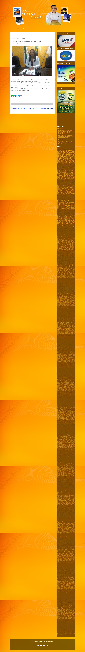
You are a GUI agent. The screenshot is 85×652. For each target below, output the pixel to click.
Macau (59, 149)
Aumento (73, 189)
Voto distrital (71, 613)
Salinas (70, 267)
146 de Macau (64, 280)
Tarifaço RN (69, 591)
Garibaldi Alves (62, 247)
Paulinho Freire (60, 220)
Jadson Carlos (59, 433)
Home (12, 28)
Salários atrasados (68, 573)
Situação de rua (64, 583)
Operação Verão (59, 495)
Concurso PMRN (72, 349)
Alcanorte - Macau (61, 295)
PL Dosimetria (62, 506)
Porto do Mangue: (68, 535)
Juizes (71, 434)
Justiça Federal (65, 435)
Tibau (62, 271)
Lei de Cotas (71, 442)
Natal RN (66, 184)
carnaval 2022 (67, 188)
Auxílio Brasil (68, 205)
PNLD (60, 507)
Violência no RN (72, 274)
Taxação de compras (68, 592)
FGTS (68, 177)
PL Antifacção (67, 219)
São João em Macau (62, 588)
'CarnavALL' (73, 278)
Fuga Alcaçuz (67, 412)
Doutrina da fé (63, 377)
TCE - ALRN (59, 589)
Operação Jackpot (60, 491)
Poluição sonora (72, 531)
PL (74, 504)
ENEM (60, 157)
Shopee (61, 580)
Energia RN (68, 390)
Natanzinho (73, 476)
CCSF (70, 320)
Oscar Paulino (63, 500)
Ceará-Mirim (72, 176)
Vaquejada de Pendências (61, 606)
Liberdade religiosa (68, 253)
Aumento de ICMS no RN (61, 306)
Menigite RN (63, 465)
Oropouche (73, 498)
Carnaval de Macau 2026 (61, 333)
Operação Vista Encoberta (66, 495)
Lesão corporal (61, 446)
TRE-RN (60, 271)
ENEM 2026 (60, 379)
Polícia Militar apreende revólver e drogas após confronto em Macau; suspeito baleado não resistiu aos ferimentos (66, 136)
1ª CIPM (67, 280)
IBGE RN (62, 173)
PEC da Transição (67, 502)
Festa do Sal (66, 405)
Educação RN (64, 156)
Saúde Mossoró (62, 575)
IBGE (64, 163)
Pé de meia (67, 201)
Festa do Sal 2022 (72, 405)
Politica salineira (72, 530)
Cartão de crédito (72, 335)
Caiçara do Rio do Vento (61, 326)
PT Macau (59, 169)
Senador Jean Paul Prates (70, 269)
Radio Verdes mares (66, 554)
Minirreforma (73, 467)
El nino (71, 383)
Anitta (67, 298)
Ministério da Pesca (60, 469)
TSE (62, 155)
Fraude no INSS (67, 246)
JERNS (69, 432)
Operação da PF (68, 496)
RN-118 (69, 552)
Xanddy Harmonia (63, 615)
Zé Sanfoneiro (72, 616)
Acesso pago (62, 290)
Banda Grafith (72, 170)
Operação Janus (65, 491)
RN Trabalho (66, 551)
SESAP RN (67, 164)
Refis (68, 558)
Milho (67, 466)
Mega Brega (59, 184)
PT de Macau (63, 169)
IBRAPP (58, 250)
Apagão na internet (63, 299)
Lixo (59, 447)
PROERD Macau (68, 507)
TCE (74, 164)
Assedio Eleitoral (65, 303)
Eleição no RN (69, 194)
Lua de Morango (63, 447)
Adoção (73, 292)
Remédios (59, 223)
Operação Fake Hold (64, 489)
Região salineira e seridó (70, 560)
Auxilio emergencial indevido (64, 309)
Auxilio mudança (72, 309)
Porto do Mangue (71, 200)
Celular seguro (69, 234)
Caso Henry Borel (70, 336)
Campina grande (67, 327)
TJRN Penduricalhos (72, 589)
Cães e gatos (72, 364)
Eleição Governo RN (69, 384)
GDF (72, 414)
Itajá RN (68, 250)
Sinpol (61, 582)
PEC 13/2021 (68, 501)
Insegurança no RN (71, 168)
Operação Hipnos (60, 490)
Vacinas (68, 603)
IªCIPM (62, 432)
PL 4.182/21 (71, 505)
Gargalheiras (61, 415)
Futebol (58, 247)
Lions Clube (69, 446)
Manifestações (67, 461)
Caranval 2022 (67, 330)
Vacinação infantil (66, 604)
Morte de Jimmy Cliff (66, 471)
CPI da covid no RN (63, 232)
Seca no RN (65, 268)
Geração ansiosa (61, 417)
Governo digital (59, 420)
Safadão (68, 267)
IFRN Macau (69, 158)
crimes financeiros (71, 619)
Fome (68, 409)
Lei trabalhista (63, 444)
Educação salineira (66, 383)
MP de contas (70, 451)
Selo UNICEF (70, 577)
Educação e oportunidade (70, 382)
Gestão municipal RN (71, 417)
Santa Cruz (62, 574)
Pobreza (62, 527)
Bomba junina (71, 319)
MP (64, 450)
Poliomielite (59, 261)
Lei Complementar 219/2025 (63, 441)
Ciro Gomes (61, 236)
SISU (66, 202)
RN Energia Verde (67, 549)
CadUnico (67, 325)
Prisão (71, 163)
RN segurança (63, 262)
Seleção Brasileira (64, 577)
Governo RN (59, 168)
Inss (74, 154)
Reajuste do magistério (64, 556)
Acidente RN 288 (66, 290)
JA (64, 432)
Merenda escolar (65, 198)
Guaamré (64, 421)
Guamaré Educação (69, 421)
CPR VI (67, 324)
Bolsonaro (59, 156)
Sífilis (74, 588)
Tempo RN (63, 225)
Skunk (68, 583)
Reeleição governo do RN (63, 558)
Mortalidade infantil (70, 470)
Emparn (65, 177)
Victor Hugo (67, 610)
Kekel (72, 435)
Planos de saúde (72, 526)
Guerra (69, 249)
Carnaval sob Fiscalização (63, 334)
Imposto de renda (67, 173)
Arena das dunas (68, 301)
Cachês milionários (62, 233)
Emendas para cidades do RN (62, 389)
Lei (71, 217)
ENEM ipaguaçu (65, 379)
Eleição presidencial (60, 386)
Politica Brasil (63, 261)
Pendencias (73, 159)
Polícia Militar (68, 532)
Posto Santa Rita (72, 536)
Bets (61, 206)
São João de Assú (60, 587)
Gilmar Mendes (69, 418)
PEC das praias (72, 502)
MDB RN (73, 253)
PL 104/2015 (63, 505)
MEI (63, 450)
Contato (28, 28)
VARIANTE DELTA (72, 272)
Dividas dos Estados (66, 375)
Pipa (58, 524)
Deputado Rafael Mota (63, 193)
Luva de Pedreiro (69, 448)
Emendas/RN (69, 389)
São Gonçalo (61, 585)
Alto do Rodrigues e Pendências (62, 297)
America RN (73, 297)
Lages (71, 251)
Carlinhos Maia (59, 331)
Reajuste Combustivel (68, 555)
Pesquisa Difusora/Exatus (61, 520)
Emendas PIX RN (65, 387)
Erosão (58, 392)
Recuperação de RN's (68, 557)
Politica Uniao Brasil (60, 530)
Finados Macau (71, 407)
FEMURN (69, 161)
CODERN (68, 321)
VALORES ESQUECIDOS (64, 272)
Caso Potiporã (68, 337)
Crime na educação (63, 361)
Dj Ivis (70, 375)
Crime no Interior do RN (71, 361)
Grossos (58, 249)
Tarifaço (62, 188)
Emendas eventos (72, 388)
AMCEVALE (59, 180)
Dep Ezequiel (72, 171)
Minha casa (70, 198)
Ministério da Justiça (71, 468)
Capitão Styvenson (67, 329)
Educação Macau (63, 213)
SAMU (60, 267)
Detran (69, 193)
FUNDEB (73, 172)
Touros (69, 202)
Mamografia (62, 461)
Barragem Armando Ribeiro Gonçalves (64, 190)
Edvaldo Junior (60, 194)
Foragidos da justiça (60, 410)
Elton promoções (59, 387)
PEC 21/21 (59, 502)
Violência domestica (71, 611)
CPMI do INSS (68, 232)
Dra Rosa (66, 377)
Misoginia (65, 469)
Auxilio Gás (64, 205)
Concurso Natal (67, 348)
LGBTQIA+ (67, 436)
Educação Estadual (68, 381)
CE (63, 191)
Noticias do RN (59, 479)
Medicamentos (59, 218)
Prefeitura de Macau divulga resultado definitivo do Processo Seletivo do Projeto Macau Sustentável (66, 142)
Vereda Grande (62, 609)
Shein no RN (68, 270)
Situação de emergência (70, 174)
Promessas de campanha (61, 545)
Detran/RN (58, 241)
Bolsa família (66, 176)
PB (63, 219)
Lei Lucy (60, 442)
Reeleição (64, 263)
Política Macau (72, 532)
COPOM (58, 322)
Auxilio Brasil (67, 170)
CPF (67, 322)
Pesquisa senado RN (60, 523)
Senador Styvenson (60, 270)
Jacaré (74, 432)
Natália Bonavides (62, 477)
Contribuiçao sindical (63, 353)
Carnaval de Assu (65, 332)
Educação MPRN (63, 382)
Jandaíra (61, 217)
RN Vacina (69, 551)
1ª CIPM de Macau (72, 280)
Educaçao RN (64, 161)
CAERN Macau (69, 162)
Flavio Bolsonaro (64, 409)
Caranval (63, 330)
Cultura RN (66, 238)
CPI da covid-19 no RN (71, 323)
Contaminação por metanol (66, 352)
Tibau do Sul (65, 271)
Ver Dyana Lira (67, 274)
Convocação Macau (70, 353)
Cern (64, 235)
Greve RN (68, 159)
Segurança (59, 576)
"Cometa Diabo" (62, 278)
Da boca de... (60, 128)
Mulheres (70, 473)
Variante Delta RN (68, 606)
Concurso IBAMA (62, 348)
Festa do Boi (63, 245)
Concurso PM (61, 349)
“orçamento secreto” (60, 634)
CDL (71, 320)
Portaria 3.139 (70, 534)
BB (71, 205)
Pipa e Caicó (66, 524)
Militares (69, 466)
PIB (66, 504)
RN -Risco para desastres (69, 550)
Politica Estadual (62, 529)
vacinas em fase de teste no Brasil (64, 630)
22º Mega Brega (72, 281)
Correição (68, 356)
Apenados (68, 299)
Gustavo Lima (59, 423)
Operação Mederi (66, 492)
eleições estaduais (72, 276)
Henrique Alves (72, 177)
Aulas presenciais (72, 305)
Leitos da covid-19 (70, 445)
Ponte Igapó (67, 533)
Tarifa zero (61, 591)
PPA (62, 507)
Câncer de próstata (67, 364)
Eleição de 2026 (61, 385)
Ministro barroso (65, 468)
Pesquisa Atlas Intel (71, 519)
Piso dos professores (71, 524)
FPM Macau (61, 163)
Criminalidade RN (70, 362)
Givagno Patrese (64, 215)
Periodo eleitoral (69, 518)
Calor (71, 233)
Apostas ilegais (69, 300)
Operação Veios (72, 494)
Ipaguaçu (63, 431)
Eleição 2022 (64, 158)
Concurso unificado (72, 236)
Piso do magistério (71, 185)
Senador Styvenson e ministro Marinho (65, 578)
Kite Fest (61, 436)
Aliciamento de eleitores (64, 296)
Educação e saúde (60, 383)
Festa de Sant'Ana (66, 403)
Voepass (64, 613)
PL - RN (58, 505)
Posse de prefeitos (66, 536)
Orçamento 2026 (59, 499)
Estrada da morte (62, 244)
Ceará (64, 171)
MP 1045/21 (67, 450)
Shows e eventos (65, 581)
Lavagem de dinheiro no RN (70, 437)
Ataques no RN (65, 304)
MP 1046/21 (71, 450)
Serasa (65, 270)
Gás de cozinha (65, 168)
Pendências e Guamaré (61, 517)
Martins (60, 463)
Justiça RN (62, 251)
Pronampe (66, 545)
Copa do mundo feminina (66, 210)
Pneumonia (59, 527)
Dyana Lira (73, 193)
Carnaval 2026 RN (69, 331)
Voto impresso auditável (61, 275)
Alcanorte (63, 180)
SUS (58, 170)
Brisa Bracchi (59, 191)
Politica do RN (61, 154)
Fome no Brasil (68, 214)
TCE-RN (71, 270)
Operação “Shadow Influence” (66, 498)
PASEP (66, 500)
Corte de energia (69, 237)
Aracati (60, 301)
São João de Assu (72, 586)
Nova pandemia (65, 479)
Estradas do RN (72, 392)
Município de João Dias (67, 474)
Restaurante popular (63, 563)
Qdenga (70, 548)
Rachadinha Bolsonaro (64, 553)
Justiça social (67, 217)
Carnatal (62, 208)
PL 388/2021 (67, 505)
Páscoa (72, 547)
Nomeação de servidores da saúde (69, 478)
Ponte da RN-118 (72, 533)
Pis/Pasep (68, 169)
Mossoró (73, 152)
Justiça (58, 183)
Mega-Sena (71, 464)
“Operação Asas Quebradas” (67, 632)
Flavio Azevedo (59, 409)
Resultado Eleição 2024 (71, 563)
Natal (60, 152)
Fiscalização (64, 408)
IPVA (70, 216)
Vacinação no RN (72, 604)
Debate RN (66, 239)
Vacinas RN (61, 273)
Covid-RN (73, 210)
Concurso (73, 191)
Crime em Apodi (60, 360)
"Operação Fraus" (68, 278)
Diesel (62, 241)
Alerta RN (73, 295)
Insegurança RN (64, 250)
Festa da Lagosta (60, 403)
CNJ (66, 321)
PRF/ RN (64, 507)
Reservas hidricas (67, 562)
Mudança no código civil (65, 473)
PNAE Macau (71, 506)
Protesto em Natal (60, 546)
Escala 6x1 (69, 243)
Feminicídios (59, 245)
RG (64, 549)
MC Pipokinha (64, 449)
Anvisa (74, 298)
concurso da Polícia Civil (61, 618)
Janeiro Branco (64, 433)
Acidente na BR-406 (63, 291)
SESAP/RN (63, 223)
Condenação (66, 351)
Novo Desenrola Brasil (71, 479)
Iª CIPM (70, 250)
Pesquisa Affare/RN (64, 519)
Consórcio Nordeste (69, 209)
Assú (72, 154)
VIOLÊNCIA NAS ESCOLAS (68, 602)
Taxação (58, 592)
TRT (67, 590)
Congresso (59, 237)
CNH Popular (64, 321)
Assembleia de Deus (71, 303)
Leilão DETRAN (67, 444)
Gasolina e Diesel (64, 416)
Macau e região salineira (70, 183)
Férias (64, 414)
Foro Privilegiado (66, 410)
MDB (74, 217)
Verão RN (66, 609)
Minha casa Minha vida (67, 218)
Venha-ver (63, 274)
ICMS (68, 157)
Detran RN (62, 159)
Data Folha (62, 239)
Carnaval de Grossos (71, 332)
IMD (60, 250)
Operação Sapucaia (66, 494)
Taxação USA (62, 592)
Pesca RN (59, 519)
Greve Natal (59, 421)
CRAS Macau (65, 207)
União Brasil (59, 179)
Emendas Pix (70, 387)
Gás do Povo (73, 249)
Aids (58, 295)
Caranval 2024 (72, 330)
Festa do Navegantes (60, 405)
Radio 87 (61, 554)
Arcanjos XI (63, 301)
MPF (60, 164)
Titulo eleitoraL (70, 271)
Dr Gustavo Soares (66, 241)
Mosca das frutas (72, 472)
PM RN (66, 506)
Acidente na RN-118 (69, 291)
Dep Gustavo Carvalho (63, 240)
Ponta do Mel (63, 533)
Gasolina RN (59, 416)
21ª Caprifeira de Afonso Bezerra (64, 281)
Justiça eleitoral (66, 251)
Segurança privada (69, 576)
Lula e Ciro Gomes (69, 447)
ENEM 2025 (73, 241)
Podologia (66, 200)
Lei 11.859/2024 (65, 439)
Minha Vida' (68, 467)
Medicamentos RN (63, 464)
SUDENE (67, 223)
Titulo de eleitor (72, 178)
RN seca (64, 552)
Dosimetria (58, 377)
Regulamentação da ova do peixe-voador (68, 561)
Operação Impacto (72, 490)
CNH (58, 171)
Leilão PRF (60, 445)
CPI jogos (58, 324)
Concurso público (60, 351)
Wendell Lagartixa (72, 614)
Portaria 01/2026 (65, 534)
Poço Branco (67, 261)
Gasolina (58, 173)
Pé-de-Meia (59, 262)
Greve (58, 164)
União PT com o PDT (65, 601)
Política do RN (63, 162)
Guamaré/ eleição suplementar (66, 422)
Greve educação (72, 248)
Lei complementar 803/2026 (65, 442)
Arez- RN (72, 301)
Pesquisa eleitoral (66, 522)
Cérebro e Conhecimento (61, 365)
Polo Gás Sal (59, 531)
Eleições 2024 (65, 242)
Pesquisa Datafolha (65, 221)
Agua (74, 294)
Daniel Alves (59, 239)
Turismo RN (70, 225)
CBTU (66, 320)
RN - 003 (72, 549)
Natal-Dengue (69, 476)
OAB (68, 199)
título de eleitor (62, 629)
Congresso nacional (60, 192)
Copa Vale (64, 354)
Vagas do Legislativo (60, 605)
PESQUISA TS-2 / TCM (67, 503)
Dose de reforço (72, 376)
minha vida (59, 277)
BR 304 (71, 180)
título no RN (66, 629)
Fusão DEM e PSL (63, 413)
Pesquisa (73, 199)
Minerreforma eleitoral (63, 467)
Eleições (69, 386)
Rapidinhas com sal (72, 262)
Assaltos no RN (68, 302)
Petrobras (59, 162)
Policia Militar (62, 528)
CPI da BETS (70, 322)
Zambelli (67, 615)
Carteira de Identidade (60, 335)
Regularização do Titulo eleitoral (67, 264)
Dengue (65, 157)
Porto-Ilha (73, 535)
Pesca (74, 518)
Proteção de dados (65, 546)
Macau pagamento (72, 459)
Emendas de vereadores (64, 388)
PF (65, 163)
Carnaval (60, 171)
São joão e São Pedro (69, 588)
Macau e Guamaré (60, 178)
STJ (67, 202)
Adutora (68, 293)
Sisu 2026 (66, 582)
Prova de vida (62, 201)
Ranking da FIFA (72, 554)
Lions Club (65, 446)
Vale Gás (69, 605)
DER (74, 238)
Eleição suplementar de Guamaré (63, 172)
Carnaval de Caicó (62, 234)
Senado (64, 269)
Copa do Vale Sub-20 (69, 355)
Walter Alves (67, 275)
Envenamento (69, 391)
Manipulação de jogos (60, 462)
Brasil (63, 157)
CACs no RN (62, 320)
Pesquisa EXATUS (60, 200)
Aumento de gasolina (60, 307)
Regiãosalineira (59, 561)
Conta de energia (63, 237)
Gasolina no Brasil (69, 416)
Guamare (61, 249)
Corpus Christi (63, 356)
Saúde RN (71, 164)
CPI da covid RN (64, 323)
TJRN (63, 176)
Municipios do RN (60, 474)
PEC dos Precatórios (60, 503)
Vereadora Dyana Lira (65, 608)
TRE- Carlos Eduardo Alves (61, 590)
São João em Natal (67, 224)
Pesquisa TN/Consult (66, 521)
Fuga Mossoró (72, 246)
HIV (74, 215)
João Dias (68, 434)
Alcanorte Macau (67, 295)
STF (65, 154)
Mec (62, 164)
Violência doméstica (60, 612)
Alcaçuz (68, 203)
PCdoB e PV (71, 500)
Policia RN (69, 528)
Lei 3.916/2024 (64, 440)
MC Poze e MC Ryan (69, 449)
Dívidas (71, 377)
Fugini (70, 412)
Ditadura (58, 375)
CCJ (68, 320)
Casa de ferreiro (64, 336)
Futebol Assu (73, 413)
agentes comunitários (60, 617)
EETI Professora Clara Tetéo (70, 378)
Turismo (66, 225)
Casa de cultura (59, 336)
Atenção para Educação (71, 304)
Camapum (73, 326)
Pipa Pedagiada (61, 524)
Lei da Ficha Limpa (64, 252)
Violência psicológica (66, 612)
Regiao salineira (62, 560)
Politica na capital (66, 530)
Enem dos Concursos (63, 390)
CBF (64, 320)
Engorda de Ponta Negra (63, 243)
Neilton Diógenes (67, 477)
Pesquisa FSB (68, 520)
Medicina (67, 464)
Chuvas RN (59, 161)
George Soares (66, 247)
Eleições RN (73, 386)
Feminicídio (73, 244)
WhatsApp (58, 615)
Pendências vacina (69, 517)
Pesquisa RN (65, 185)
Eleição (62, 177)
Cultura (62, 364)
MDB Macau (60, 450)
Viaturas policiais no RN (61, 610)
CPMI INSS (64, 324)
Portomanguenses (60, 536)
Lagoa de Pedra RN (60, 437)
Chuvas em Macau (68, 235)
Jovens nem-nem (63, 434)
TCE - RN (62, 589)
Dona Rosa (61, 376)
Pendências (69, 148)
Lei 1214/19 (71, 439)
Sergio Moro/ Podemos (63, 579)
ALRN (65, 151)
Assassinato (68, 180)
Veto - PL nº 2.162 (71, 609)
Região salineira (72, 160)
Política (67, 178)
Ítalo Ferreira (71, 630)
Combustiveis (67, 171)
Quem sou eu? (20, 28)
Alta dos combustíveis (71, 296)
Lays (58, 438)
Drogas (69, 377)
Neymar (73, 477)
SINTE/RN (65, 267)
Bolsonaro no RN (60, 319)
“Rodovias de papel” (72, 633)
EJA (58, 379)
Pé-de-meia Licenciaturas (65, 548)
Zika (70, 275)
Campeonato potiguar (60, 327)
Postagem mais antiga (46, 108)
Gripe (62, 421)
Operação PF (63, 493)
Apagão (58, 299)
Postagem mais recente (18, 108)
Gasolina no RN (72, 195)
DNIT (74, 365)
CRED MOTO (70, 324)
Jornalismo (68, 433)
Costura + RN (70, 358)
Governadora (73, 419)
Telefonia (73, 592)
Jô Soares (69, 435)
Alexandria (58, 296)
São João (67, 187)
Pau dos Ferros (60, 185)
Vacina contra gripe (64, 603)
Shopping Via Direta (65, 580)
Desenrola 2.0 (72, 240)
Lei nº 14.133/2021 (63, 443)
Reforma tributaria (65, 559)
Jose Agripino (73, 433)
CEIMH (74, 320)
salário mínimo (69, 277)
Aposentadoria (59, 300)
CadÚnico (70, 207)
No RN (62, 478)
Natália (58, 477)
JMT (71, 432)
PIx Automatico (71, 504)
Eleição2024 (65, 386)
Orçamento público (72, 499)
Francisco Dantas (62, 411)
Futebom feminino (60, 414)
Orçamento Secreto (66, 499)
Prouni (58, 201)
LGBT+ (64, 436)
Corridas (70, 357)
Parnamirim (68, 163)
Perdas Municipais (64, 518)
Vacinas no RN (72, 603)
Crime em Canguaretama (67, 360)
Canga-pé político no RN (71, 328)
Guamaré (64, 148)
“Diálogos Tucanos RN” (71, 631)
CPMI (61, 324)
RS (74, 221)
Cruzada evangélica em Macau (67, 363)
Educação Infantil (60, 242)
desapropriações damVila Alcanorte (62, 620)
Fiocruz (61, 408)
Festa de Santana (72, 403)
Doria (69, 376)
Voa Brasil (59, 203)
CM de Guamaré (71, 155)
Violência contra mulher (64, 611)
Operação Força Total (71, 489)
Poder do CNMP (66, 527)
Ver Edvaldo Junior (64, 607)
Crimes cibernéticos (60, 362)
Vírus (61, 614)
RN (68, 151)
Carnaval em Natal (68, 333)
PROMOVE (73, 507)
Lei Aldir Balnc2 (69, 440)
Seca (65, 575)
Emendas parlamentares (70, 213)
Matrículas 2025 (70, 463)
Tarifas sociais (65, 591)
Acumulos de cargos (69, 292)
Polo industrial (64, 531)
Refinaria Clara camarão (70, 222)
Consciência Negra (72, 351)
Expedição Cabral (66, 393)
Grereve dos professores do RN (70, 420)
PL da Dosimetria (71, 184)
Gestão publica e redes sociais (62, 418)
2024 (58, 281)
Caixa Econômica (67, 233)
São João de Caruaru (67, 587)
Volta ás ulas (67, 613)
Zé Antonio (68, 616)
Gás (62, 423)
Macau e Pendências (64, 459)
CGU (58, 321)
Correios (70, 192)
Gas (64, 415)
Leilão (69, 252)
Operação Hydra (65, 490)
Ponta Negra (59, 533)
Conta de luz (67, 192)
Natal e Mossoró (63, 476)
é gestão (66, 631)
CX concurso (64, 325)
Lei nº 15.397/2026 (69, 443)
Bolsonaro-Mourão (65, 319)
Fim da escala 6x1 (62, 246)
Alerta (70, 295)
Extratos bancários (72, 393)
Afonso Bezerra (65, 152)
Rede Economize (59, 263)
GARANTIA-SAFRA (68, 414)
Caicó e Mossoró (72, 325)
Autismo (71, 308)
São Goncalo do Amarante (62, 175)
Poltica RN (67, 531)
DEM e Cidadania (68, 365)
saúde (67, 155)
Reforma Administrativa (69, 263)
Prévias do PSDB (68, 547)
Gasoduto (73, 415)
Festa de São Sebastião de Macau (69, 404)
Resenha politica (60, 265)
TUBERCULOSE (72, 590)
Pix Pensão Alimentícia (65, 525)
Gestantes (66, 417)
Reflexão (70, 558)
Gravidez (63, 420)
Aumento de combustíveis (70, 306)
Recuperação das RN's (61, 557)
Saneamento (61, 268)
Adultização (64, 293)
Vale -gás (65, 605)
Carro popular (72, 334)
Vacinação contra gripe (60, 604)
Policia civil (73, 169)
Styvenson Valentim (64, 584)
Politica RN (68, 154)
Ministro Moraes (59, 468)
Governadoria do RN (61, 248)
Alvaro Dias (69, 297)
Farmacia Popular (60, 214)
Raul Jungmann (62, 555)
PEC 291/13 (62, 502)
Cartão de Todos (66, 335)
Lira (57, 447)
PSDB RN (73, 161)
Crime (60, 158)
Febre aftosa (67, 195)
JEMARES (66, 432)
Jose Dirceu (59, 434)
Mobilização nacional (62, 470)
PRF (65, 178)
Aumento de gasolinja (67, 307)
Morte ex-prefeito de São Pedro (64, 472)
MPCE (74, 451)
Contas (71, 352)
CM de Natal (70, 206)
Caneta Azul (65, 328)
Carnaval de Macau (61, 160)
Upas (70, 601)
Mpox (74, 198)
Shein (58, 580)
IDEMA (68, 216)
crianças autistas (68, 618)
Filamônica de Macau (63, 407)
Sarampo (61, 224)
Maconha (65, 460)
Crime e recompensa (71, 359)
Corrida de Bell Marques (65, 357)
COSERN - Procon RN (63, 322)
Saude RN (61, 170)
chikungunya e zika (66, 276)
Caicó (74, 163)
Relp (63, 562)
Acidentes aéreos (62, 292)
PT (63, 164)
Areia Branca (69, 150)
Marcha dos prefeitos (67, 462)
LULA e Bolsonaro (72, 436)
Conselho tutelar (62, 209)
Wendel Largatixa (65, 614)
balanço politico (67, 617)
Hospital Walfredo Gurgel (62, 216)
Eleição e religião (72, 385)
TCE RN (65, 589)
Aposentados (64, 300)
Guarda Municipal (65, 249)
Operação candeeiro (63, 496)
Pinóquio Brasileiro (72, 523)
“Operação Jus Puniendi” (64, 633)
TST (68, 590)
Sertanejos (73, 579)
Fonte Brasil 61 (72, 409)
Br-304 (73, 190)
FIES (70, 172)
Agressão (65, 294)
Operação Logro (60, 492)
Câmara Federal (70, 238)
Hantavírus (73, 423)
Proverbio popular (63, 547)
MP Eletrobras (66, 451)
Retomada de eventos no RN (61, 564)
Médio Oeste (70, 475)
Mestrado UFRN (67, 465)
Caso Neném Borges (63, 337)
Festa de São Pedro (60, 404)
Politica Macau (68, 529)
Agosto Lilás (62, 294)
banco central (72, 617)
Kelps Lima (62, 183)
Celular (66, 234)
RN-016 (67, 552)
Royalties (66, 266)
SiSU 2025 (70, 581)
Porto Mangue (61, 535)
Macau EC (59, 198)
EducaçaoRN (63, 381)
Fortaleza (70, 410)
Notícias (62, 174)
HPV (70, 423)
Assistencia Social (60, 304)
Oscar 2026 (59, 500)
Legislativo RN (61, 438)
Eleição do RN (67, 385)
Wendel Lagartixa (66, 179)
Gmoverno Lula (62, 419)
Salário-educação (62, 573)
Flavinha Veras (72, 408)
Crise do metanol (61, 238)
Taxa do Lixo (73, 591)
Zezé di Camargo (63, 616)
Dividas (61, 375)
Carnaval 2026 (64, 331)
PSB (70, 199)
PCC (68, 500)
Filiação (67, 407)
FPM (70, 152)
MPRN (64, 150)
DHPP (72, 365)
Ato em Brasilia (66, 305)
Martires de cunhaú (65, 463)
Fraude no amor (62, 412)
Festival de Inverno (68, 406)
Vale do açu (73, 605)
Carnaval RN (61, 332)
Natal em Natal (60, 199)
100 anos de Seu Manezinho (67, 279)
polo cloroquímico (63, 277)
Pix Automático (59, 525)
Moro (66, 470)
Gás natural (68, 423)
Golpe (66, 419)
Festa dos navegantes (61, 406)
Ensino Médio (65, 391)
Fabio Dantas (69, 244)
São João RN (61, 586)
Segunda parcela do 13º (71, 268)
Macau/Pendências (60, 460)
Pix (70, 157)
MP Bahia (61, 451)
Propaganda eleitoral (71, 545)
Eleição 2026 (65, 194)
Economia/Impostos (63, 380)
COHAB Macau (72, 321)
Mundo (74, 473)
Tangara (58, 591)
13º (62, 189)
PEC (65, 501)
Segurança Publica (63, 576)
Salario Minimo (67, 186)
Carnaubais (59, 155)
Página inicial (32, 108)
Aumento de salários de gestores (65, 308)
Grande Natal (70, 215)
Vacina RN (73, 202)
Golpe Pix (68, 419)
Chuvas (58, 177)
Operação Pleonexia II (68, 493)
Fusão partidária (68, 413)
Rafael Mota (67, 262)
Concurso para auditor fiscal (70, 350)
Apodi (64, 170)
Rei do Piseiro (59, 562)
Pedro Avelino (65, 220)
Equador (73, 391)
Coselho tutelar (64, 358)
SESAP (62, 267)
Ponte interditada (60, 534)
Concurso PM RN (66, 349)
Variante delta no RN (67, 273)
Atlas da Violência (60, 305)
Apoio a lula (73, 299)
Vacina (58, 273)
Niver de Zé (59, 478)
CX (64, 191)
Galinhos (65, 153)
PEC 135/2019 (72, 501)
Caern (63, 153)
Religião (73, 264)
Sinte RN (63, 582)
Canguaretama (68, 191)
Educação (59, 153)
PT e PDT (73, 219)
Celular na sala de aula (68, 208)
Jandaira (58, 174)
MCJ (65, 183)
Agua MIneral (64, 203)
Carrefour (68, 334)
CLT (59, 321)
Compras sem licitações (65, 347)
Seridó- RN (69, 579)
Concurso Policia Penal (61, 350)
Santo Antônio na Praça (68, 574)
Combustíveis (66, 236)
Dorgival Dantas (65, 376)
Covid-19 (69, 153)
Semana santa (59, 269)
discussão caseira (72, 620)
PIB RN (68, 504)
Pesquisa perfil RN (72, 522)
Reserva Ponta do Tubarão (67, 265)
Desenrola (68, 240)
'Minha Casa (59, 279)
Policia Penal (66, 528)
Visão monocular (59, 613)
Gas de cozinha (68, 415)
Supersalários (69, 584)
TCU (67, 589)
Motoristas (58, 473)
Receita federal (60, 222)
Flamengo (68, 408)
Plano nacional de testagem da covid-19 (63, 526)
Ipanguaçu (73, 173)
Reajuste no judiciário (71, 556)
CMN (61, 321)
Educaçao (66, 160)
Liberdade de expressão (61, 253)
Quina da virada (61, 549)
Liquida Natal (73, 446)
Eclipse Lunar (69, 379)
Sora (70, 583)
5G (61, 203)
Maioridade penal (70, 460)
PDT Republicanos (61, 501)
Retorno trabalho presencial (70, 564)
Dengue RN (69, 239)
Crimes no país (65, 362)
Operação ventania (66, 497)
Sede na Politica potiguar (71, 575)
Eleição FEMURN (63, 384)
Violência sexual (72, 612)
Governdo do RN (67, 248)
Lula (65, 159)
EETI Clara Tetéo (63, 378)
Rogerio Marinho (62, 266)
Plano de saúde (72, 525)
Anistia (65, 298)
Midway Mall (64, 466)
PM (64, 506)
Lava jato (64, 437)
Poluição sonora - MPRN (61, 532)
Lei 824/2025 (65, 438)
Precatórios (71, 221)
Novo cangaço (65, 199)
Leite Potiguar (72, 252)
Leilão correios (64, 445)
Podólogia (70, 527)
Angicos (69, 189)
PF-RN (65, 504)
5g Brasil (66, 189)
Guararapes (73, 422)
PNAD (68, 506)
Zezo (60, 616)
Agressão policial (70, 294)
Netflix (71, 477)
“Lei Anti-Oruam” (59, 632)
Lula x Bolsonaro (63, 448)
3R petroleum (72, 179)
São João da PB (66, 586)
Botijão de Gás (65, 206)
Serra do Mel (62, 187)
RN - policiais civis (62, 550)
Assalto (65, 302)
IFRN (65, 155)
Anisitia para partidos (60, 298)
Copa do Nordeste (63, 355)
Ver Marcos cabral (70, 607)
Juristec (62, 435)
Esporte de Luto (62, 392)
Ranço (58, 555)
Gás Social (64, 423)
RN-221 (72, 552)
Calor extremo (69, 326)
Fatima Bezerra (62, 195)
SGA (64, 174)
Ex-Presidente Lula (60, 393)
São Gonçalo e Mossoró (66, 585)
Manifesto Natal (72, 461)
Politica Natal (73, 529)
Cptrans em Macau (65, 359)
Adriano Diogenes (60, 293)
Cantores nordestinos (60, 329)
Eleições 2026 (70, 242)
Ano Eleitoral (70, 298)
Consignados (59, 352)
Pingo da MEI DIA (66, 523)
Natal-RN (68, 156)
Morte (63, 184)
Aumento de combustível (67, 204)
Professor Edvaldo (72, 261)
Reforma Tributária (60, 186)
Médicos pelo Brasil (65, 475)
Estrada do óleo (67, 392)
